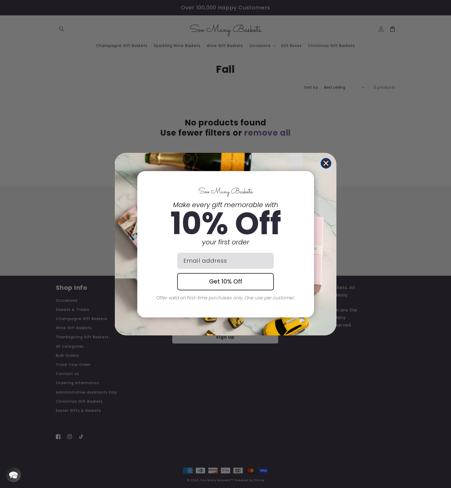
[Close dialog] (326, 163)
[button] (13, 474)
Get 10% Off (225, 281)
